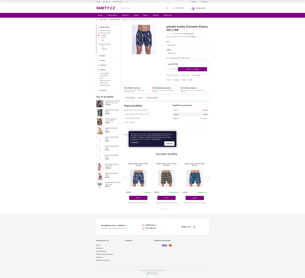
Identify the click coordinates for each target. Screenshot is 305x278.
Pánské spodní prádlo (105, 33)
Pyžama (102, 56)
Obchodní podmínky (118, 1)
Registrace (205, 1)
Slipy (103, 40)
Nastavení (135, 142)
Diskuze (140, 98)
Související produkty (152, 98)
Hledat (167, 8)
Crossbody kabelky (104, 73)
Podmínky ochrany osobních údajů (104, 254)
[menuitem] (101, 15)
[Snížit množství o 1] (170, 69)
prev (125, 178)
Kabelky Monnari (104, 83)
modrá (138, 185)
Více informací (156, 139)
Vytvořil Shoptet (153, 272)
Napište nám (99, 257)
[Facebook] (194, 227)
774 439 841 (179, 8)
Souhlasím (169, 143)
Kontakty (98, 1)
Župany (102, 60)
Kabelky (102, 70)
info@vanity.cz (150, 225)
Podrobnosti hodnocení (188, 33)
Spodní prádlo (104, 27)
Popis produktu (130, 98)
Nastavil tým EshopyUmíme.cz (152, 274)
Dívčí (103, 46)
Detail (138, 198)
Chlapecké (104, 49)
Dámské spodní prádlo (105, 30)
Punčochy (103, 90)
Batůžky (101, 78)
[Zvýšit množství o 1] (175, 69)
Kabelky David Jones (105, 85)
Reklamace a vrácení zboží (102, 260)
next (208, 178)
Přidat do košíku (192, 69)
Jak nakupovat (106, 1)
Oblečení (103, 65)
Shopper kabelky (104, 75)
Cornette (198, 75)
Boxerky (104, 38)
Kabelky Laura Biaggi (105, 80)
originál (166, 185)
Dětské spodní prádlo (105, 44)
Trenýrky (104, 35)
